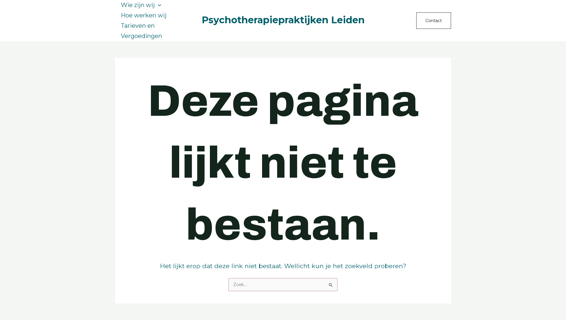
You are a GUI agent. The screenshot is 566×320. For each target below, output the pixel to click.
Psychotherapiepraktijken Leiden (283, 20)
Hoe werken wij (144, 15)
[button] (158, 5)
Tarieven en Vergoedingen (141, 30)
